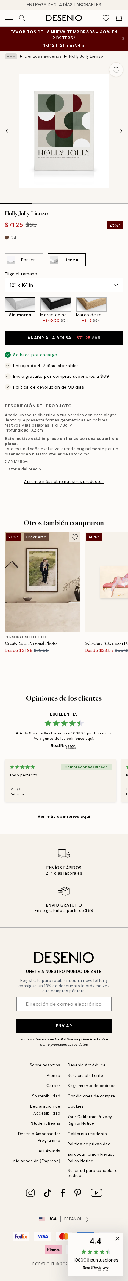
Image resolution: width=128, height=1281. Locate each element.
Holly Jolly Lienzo (86, 56)
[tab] (16, 201)
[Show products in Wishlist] (106, 18)
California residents (87, 1133)
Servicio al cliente (85, 1075)
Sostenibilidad (46, 1096)
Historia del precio (23, 469)
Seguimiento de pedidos (91, 1085)
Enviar (64, 1025)
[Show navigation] (8, 18)
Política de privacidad (79, 1039)
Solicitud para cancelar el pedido (93, 1173)
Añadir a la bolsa (63, 337)
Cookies (76, 1106)
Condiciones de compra (91, 1096)
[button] (95, 1254)
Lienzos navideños (43, 56)
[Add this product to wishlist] (116, 69)
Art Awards (49, 1150)
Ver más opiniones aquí (64, 816)
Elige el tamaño (21, 273)
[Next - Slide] (121, 131)
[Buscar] (22, 18)
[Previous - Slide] (7, 131)
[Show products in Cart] (119, 18)
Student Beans (45, 1123)
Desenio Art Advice (87, 1065)
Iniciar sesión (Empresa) (36, 1161)
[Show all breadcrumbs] (11, 56)
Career (53, 1085)
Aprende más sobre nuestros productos (64, 481)
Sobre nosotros (45, 1065)
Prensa (53, 1075)
